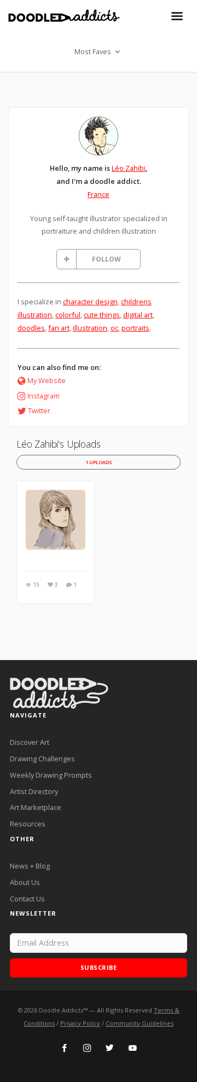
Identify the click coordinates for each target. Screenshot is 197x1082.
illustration (90, 328)
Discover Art (29, 742)
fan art (58, 328)
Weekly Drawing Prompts (51, 775)
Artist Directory (34, 791)
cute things (102, 315)
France (98, 194)
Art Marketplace (35, 807)
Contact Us (27, 899)
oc (114, 328)
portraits (135, 328)
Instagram (43, 396)
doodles (31, 328)
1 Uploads (98, 462)
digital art (138, 315)
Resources (27, 824)
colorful (67, 315)
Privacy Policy (80, 1023)
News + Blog (30, 866)
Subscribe (98, 967)
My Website (46, 380)
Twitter (39, 410)
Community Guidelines (139, 1023)
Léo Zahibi (129, 168)
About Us (25, 882)
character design (90, 301)
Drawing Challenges (42, 758)
